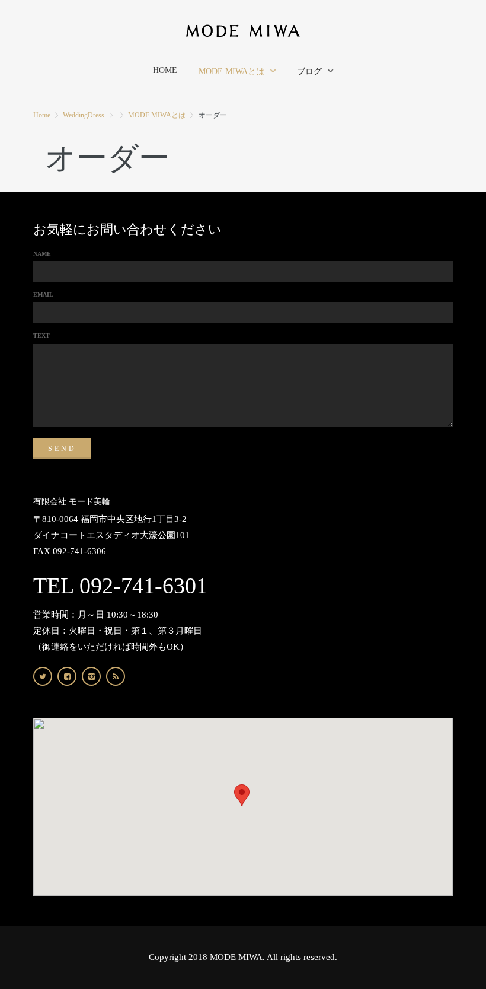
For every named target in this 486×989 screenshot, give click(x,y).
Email (43, 294)
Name (42, 253)
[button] (241, 795)
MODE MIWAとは (231, 71)
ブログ (309, 71)
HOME (165, 70)
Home (41, 115)
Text (41, 335)
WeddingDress (83, 115)
